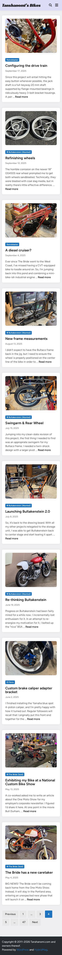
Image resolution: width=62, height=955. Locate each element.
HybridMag (40, 949)
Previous (10, 914)
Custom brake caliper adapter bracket (28, 690)
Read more (21, 96)
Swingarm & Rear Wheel (24, 423)
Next (35, 922)
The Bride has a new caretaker (29, 872)
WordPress (23, 949)
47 (23, 922)
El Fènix (10, 682)
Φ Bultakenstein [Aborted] (19, 152)
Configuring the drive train (26, 66)
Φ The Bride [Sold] (15, 774)
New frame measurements (26, 339)
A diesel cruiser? (18, 250)
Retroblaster (12, 60)
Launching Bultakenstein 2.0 (27, 511)
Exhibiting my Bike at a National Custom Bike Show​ (30, 782)
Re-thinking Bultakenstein (25, 600)
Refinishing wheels (20, 158)
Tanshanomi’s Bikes (21, 5)
